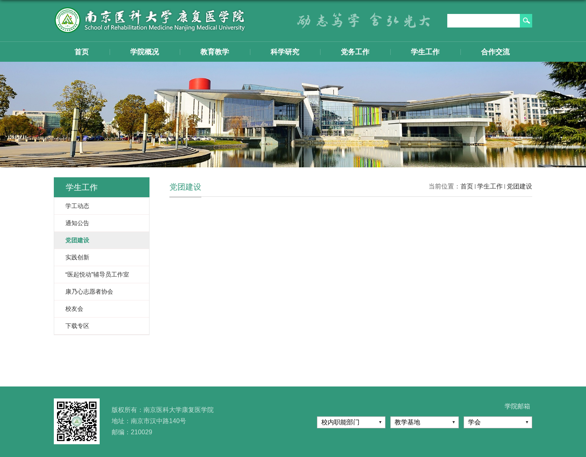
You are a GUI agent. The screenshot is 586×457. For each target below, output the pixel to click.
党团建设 (519, 186)
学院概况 (144, 52)
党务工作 (355, 52)
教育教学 (215, 52)
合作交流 (495, 52)
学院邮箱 (517, 406)
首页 (82, 52)
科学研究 (285, 52)
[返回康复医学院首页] (149, 9)
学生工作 (425, 52)
